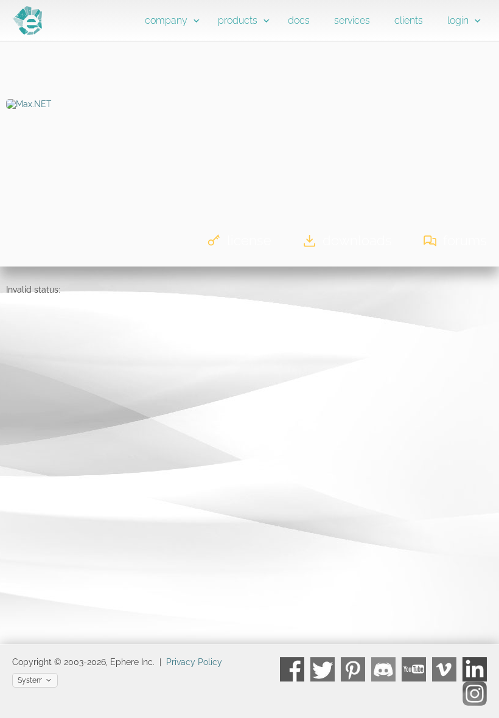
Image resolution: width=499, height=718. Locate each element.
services (352, 20)
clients (408, 20)
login (458, 20)
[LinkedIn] (474, 669)
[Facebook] (292, 669)
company (166, 20)
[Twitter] (322, 669)
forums (465, 240)
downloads (357, 240)
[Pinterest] (353, 669)
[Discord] (383, 669)
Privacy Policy (194, 662)
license (249, 240)
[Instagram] (474, 693)
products (237, 20)
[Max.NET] (29, 104)
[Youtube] (414, 669)
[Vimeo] (444, 669)
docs (299, 20)
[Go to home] (27, 32)
